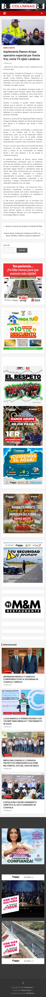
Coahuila (7, 671)
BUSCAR (6, 245)
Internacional (10, 644)
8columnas (28, 987)
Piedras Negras (19, 713)
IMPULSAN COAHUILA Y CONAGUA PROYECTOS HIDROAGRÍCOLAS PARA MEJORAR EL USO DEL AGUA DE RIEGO (21, 763)
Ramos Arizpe (9, 48)
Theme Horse (26, 990)
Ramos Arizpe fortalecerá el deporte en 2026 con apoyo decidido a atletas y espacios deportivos (22, 234)
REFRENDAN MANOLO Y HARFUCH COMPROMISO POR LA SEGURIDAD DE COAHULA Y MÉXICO (20, 679)
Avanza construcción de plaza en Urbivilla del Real (24, 226)
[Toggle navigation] (4, 13)
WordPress (30, 993)
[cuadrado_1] (23, 265)
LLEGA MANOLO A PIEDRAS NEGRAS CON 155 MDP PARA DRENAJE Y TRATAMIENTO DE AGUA (22, 721)
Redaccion (8, 63)
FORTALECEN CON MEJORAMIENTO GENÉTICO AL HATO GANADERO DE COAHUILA (20, 805)
